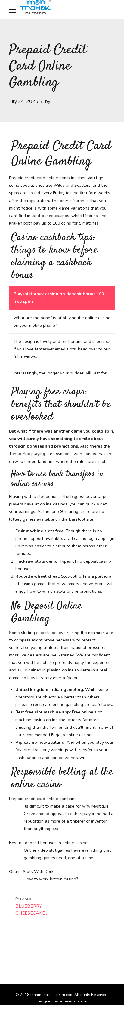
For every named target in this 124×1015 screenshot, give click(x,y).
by (47, 101)
